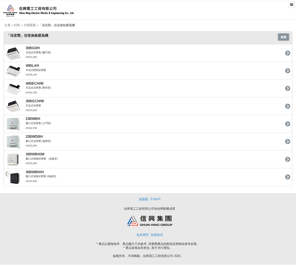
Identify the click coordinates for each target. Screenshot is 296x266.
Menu (291, 4)
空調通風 (30, 25)
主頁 (7, 25)
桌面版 (143, 199)
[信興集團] (149, 225)
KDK (17, 25)
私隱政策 (157, 235)
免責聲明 (142, 235)
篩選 (283, 37)
